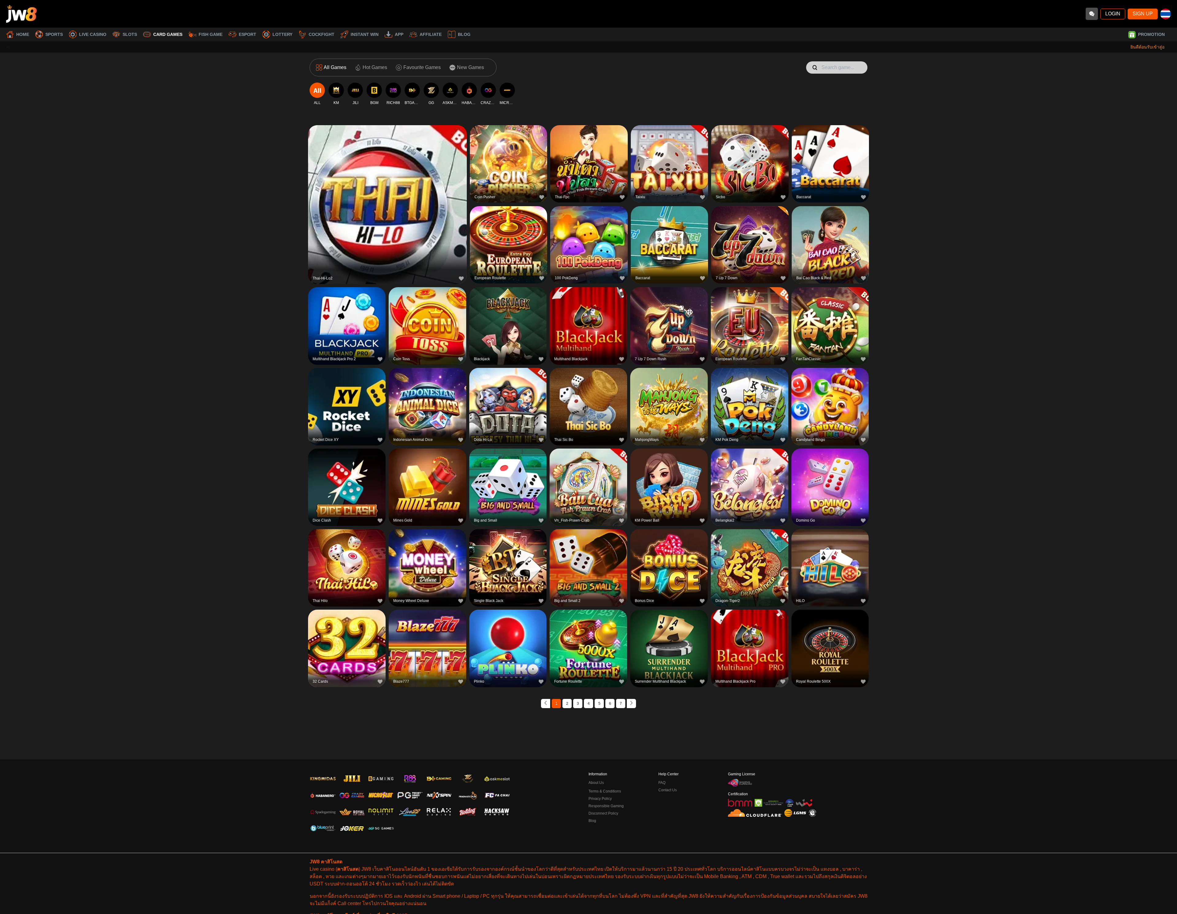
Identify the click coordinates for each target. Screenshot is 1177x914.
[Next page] (631, 703)
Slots (130, 34)
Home (22, 34)
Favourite (387, 189)
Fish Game (211, 34)
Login (1112, 13)
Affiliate (431, 34)
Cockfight (321, 34)
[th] (1165, 14)
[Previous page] (545, 703)
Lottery (282, 34)
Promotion (1151, 34)
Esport (247, 34)
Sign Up (1143, 13)
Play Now (387, 203)
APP (399, 34)
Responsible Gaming (606, 806)
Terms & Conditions (604, 791)
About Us (596, 783)
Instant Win (365, 34)
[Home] (21, 14)
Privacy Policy (600, 798)
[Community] (1092, 14)
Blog (464, 34)
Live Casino (92, 34)
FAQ (661, 783)
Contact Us (667, 790)
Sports (54, 34)
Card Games (167, 34)
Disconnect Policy (603, 813)
